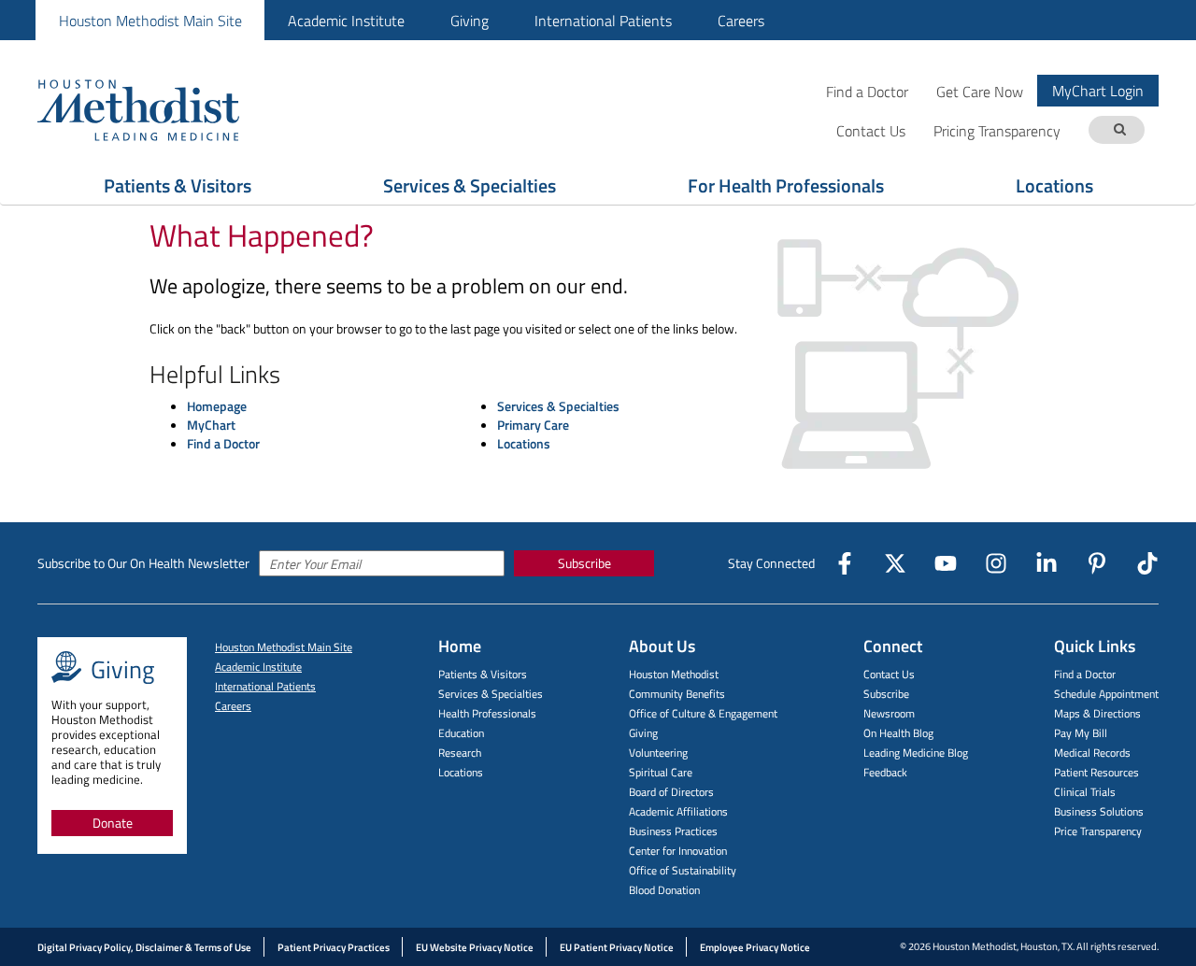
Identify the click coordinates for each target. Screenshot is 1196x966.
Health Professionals (487, 713)
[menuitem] (150, 20)
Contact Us (889, 674)
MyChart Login (1098, 90)
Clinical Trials (1085, 792)
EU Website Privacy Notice (475, 947)
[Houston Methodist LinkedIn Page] (1046, 563)
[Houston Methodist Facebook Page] (844, 563)
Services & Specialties (469, 185)
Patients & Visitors (177, 185)
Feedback (885, 772)
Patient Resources (1096, 772)
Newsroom (889, 713)
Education (461, 733)
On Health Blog (898, 733)
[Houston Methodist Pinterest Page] (1097, 563)
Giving (469, 20)
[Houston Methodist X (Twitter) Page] (895, 563)
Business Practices (673, 831)
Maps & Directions (1097, 713)
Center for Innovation (678, 850)
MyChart (211, 424)
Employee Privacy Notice (755, 947)
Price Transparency (1098, 831)
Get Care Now (979, 91)
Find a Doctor (867, 91)
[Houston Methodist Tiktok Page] (1147, 563)
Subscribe (584, 563)
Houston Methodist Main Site (150, 20)
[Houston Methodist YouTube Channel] (945, 563)
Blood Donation (664, 890)
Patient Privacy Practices (334, 947)
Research (459, 752)
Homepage (217, 406)
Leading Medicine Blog (915, 752)
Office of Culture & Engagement (703, 713)
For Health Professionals (786, 185)
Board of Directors (671, 792)
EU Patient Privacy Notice (617, 947)
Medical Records (1092, 752)
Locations (1054, 185)
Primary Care (533, 424)
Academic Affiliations (678, 811)
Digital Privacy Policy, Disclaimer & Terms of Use (144, 947)
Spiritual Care (660, 772)
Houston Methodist (674, 674)
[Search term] (1119, 130)
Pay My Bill (1080, 733)
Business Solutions (1099, 811)
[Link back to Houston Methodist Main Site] (163, 109)
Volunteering (658, 752)
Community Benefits (677, 694)
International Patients (603, 20)
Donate (113, 822)
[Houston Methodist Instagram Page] (996, 563)
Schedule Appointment (1106, 694)
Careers (741, 20)
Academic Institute (346, 20)
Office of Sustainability (682, 870)
